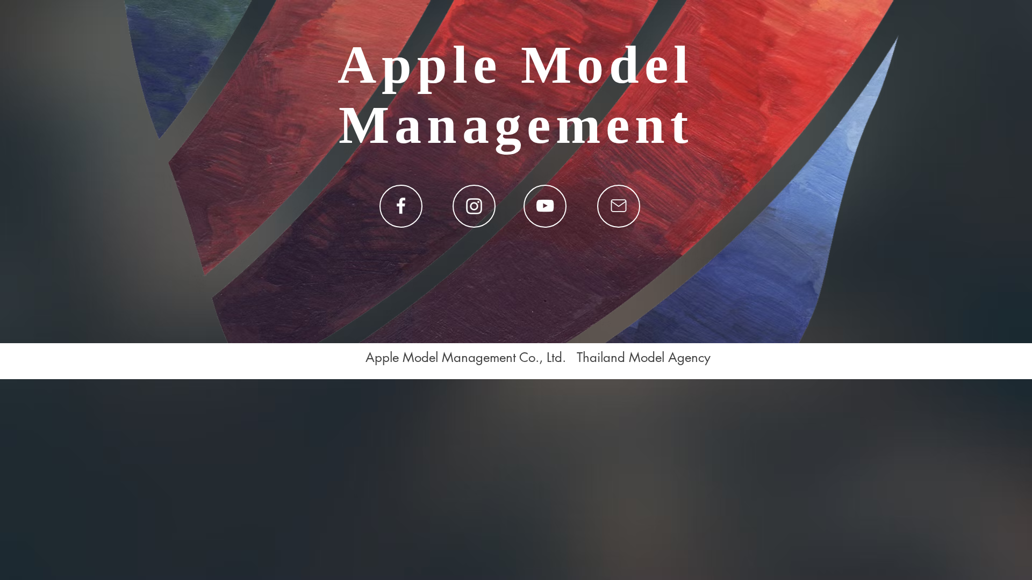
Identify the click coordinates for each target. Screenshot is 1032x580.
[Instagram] (474, 206)
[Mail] (618, 205)
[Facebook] (401, 205)
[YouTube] (545, 205)
